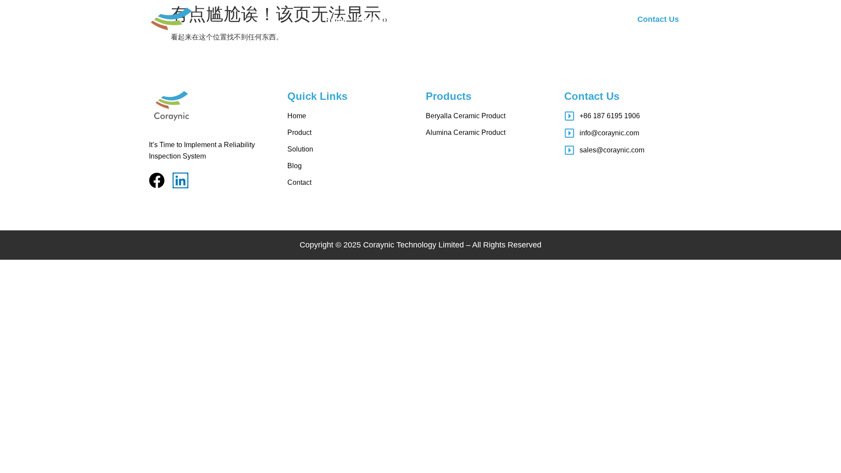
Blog (444, 19)
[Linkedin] (180, 180)
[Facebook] (157, 180)
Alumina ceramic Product (465, 132)
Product (371, 19)
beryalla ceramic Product (465, 116)
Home (336, 19)
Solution (411, 19)
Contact (477, 19)
